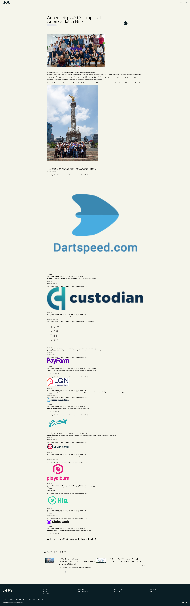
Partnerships (83, 591)
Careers (81, 589)
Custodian (49, 316)
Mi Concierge (50, 456)
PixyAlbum (49, 486)
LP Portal (117, 591)
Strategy (152, 591)
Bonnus (49, 435)
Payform (49, 370)
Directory (46, 593)
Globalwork (50, 530)
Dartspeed (49, 278)
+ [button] (186, 2)
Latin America (52, 25)
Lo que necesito (51, 392)
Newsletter (47, 591)
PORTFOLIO (179, 2)
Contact (46, 589)
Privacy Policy (15, 599)
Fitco (48, 512)
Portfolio (152, 589)
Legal (5, 599)
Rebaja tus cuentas (52, 408)
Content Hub (118, 589)
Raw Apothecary (51, 350)
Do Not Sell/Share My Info (33, 599)
